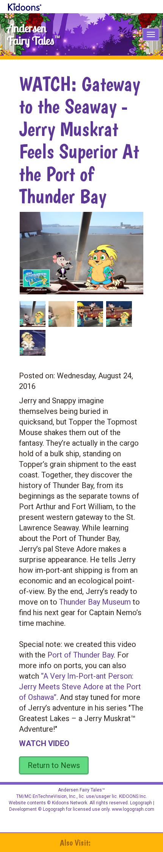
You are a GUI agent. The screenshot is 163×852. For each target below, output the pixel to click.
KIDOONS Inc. (133, 796)
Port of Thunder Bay (80, 654)
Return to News (54, 765)
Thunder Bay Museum (95, 601)
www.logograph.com (132, 809)
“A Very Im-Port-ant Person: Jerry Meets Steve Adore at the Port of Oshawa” (80, 687)
